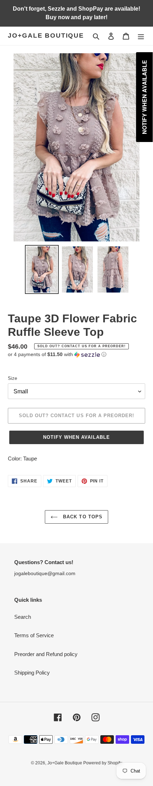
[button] (57, 354)
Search (22, 617)
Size (12, 378)
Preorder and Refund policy (46, 654)
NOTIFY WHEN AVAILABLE (76, 437)
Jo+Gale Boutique (46, 35)
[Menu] (140, 36)
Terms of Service (34, 635)
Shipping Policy (32, 673)
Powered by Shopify (102, 762)
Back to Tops (81, 516)
